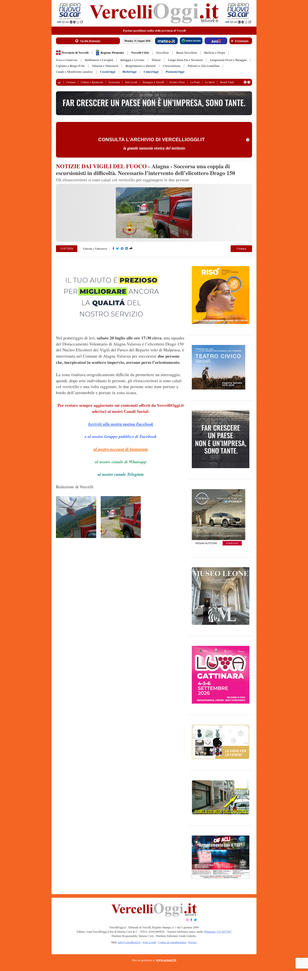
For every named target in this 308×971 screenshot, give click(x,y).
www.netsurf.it (166, 960)
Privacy (192, 942)
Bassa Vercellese (186, 52)
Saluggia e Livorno (132, 60)
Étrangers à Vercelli (153, 82)
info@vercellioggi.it (129, 942)
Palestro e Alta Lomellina (203, 65)
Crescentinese (172, 65)
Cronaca (70, 82)
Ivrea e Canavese (67, 60)
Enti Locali (131, 82)
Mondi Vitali (227, 82)
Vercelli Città (140, 52)
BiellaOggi (129, 71)
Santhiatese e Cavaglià (99, 60)
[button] (245, 82)
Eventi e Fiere (177, 82)
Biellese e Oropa (214, 52)
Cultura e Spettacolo (92, 82)
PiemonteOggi (175, 71)
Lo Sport (210, 82)
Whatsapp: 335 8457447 (218, 931)
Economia (114, 82)
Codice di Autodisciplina (172, 942)
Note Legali (149, 942)
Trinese (156, 60)
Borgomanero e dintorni (140, 65)
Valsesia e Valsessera (105, 65)
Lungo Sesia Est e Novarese (185, 60)
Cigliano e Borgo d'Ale (70, 65)
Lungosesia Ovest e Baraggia (228, 60)
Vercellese (162, 52)
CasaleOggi (107, 71)
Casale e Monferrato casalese (74, 71)
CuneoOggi (151, 71)
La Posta (195, 82)
